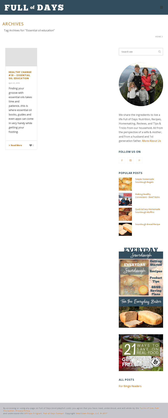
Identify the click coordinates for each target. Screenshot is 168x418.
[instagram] (130, 160)
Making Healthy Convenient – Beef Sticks (147, 196)
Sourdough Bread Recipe (147, 224)
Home (158, 36)
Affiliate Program (33, 413)
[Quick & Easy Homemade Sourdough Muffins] (125, 214)
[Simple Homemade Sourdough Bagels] (125, 184)
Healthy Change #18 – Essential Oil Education (20, 75)
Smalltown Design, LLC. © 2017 (91, 413)
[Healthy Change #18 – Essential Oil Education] (21, 57)
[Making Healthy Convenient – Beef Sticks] (125, 199)
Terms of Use (147, 408)
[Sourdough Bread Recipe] (125, 229)
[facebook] (122, 160)
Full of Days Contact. (53, 413)
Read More (16, 145)
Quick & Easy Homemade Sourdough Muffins (147, 211)
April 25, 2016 (14, 83)
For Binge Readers (130, 386)
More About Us (151, 141)
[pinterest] (139, 160)
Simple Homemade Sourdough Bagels (144, 180)
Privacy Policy (23, 410)
